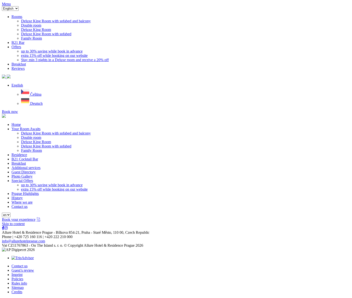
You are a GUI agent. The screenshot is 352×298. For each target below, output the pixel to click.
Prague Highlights (25, 194)
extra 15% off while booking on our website (54, 189)
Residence (19, 155)
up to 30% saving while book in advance (52, 185)
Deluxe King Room (36, 142)
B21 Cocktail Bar (24, 159)
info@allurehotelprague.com (23, 241)
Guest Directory (23, 172)
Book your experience (18, 219)
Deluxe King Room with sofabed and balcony (56, 133)
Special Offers (22, 181)
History (17, 198)
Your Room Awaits (25, 129)
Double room (31, 137)
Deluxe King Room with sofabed (46, 146)
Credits (16, 292)
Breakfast (18, 163)
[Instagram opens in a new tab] (6, 228)
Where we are (22, 202)
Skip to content (13, 224)
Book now (10, 112)
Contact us (19, 207)
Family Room (31, 150)
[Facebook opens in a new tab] (3, 228)
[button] (17, 85)
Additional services (25, 168)
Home (16, 125)
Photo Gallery (22, 176)
